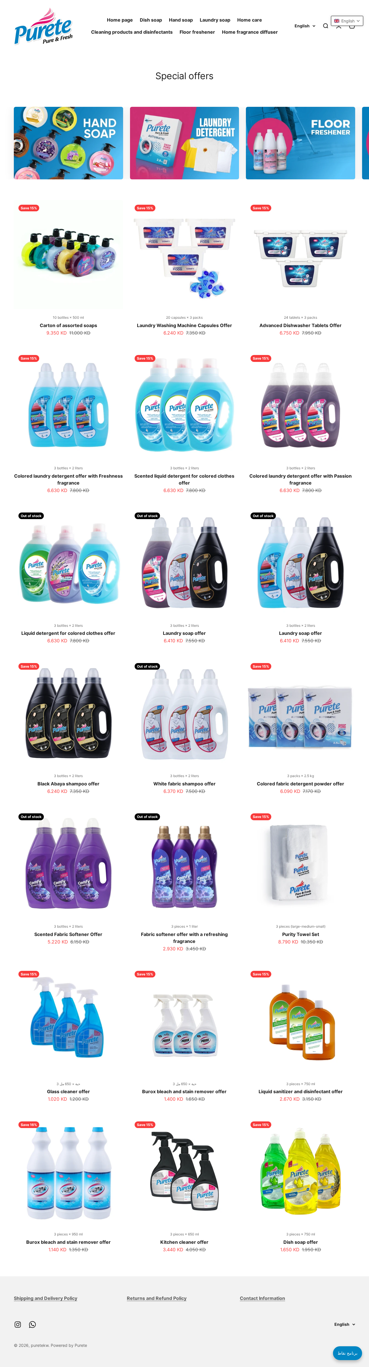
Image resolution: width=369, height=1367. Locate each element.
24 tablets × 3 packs (300, 317)
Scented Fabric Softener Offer (68, 934)
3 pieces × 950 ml (68, 1234)
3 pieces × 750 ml (300, 1084)
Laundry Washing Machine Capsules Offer (184, 325)
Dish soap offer (300, 1242)
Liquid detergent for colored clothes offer (68, 633)
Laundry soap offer (184, 633)
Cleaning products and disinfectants (132, 32)
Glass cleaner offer (68, 1091)
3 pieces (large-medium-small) (300, 926)
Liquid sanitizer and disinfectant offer (301, 1091)
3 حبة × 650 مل (68, 1084)
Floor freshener (197, 32)
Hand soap (181, 20)
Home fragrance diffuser (250, 32)
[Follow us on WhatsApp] (32, 1324)
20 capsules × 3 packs (184, 317)
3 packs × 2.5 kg (300, 776)
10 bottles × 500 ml (68, 317)
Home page (120, 20)
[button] (347, 21)
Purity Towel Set (300, 934)
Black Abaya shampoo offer (68, 784)
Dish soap (151, 20)
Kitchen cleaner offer (184, 1242)
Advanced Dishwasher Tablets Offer (300, 325)
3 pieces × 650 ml (184, 1234)
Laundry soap (215, 20)
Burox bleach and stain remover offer (184, 1091)
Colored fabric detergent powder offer (300, 784)
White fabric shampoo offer (184, 784)
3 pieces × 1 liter (184, 926)
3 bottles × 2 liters (68, 468)
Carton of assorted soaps (68, 325)
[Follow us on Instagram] (18, 1324)
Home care (249, 20)
